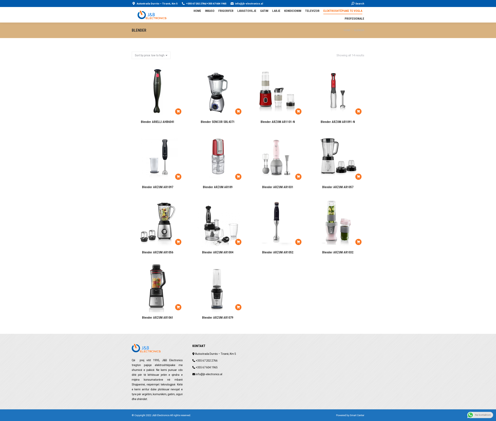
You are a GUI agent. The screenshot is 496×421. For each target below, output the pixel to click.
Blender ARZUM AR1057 (337, 187)
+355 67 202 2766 (196, 3)
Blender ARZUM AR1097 (157, 187)
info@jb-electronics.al (249, 3)
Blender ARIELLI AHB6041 (157, 122)
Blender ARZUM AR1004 (217, 252)
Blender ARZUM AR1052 (277, 252)
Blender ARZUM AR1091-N (338, 122)
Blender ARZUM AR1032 (337, 252)
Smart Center (357, 415)
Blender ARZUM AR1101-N (278, 122)
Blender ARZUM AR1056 (157, 252)
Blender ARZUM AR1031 (277, 187)
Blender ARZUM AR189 (217, 187)
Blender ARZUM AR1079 (217, 317)
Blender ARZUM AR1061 (157, 317)
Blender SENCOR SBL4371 (218, 122)
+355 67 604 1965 (216, 3)
